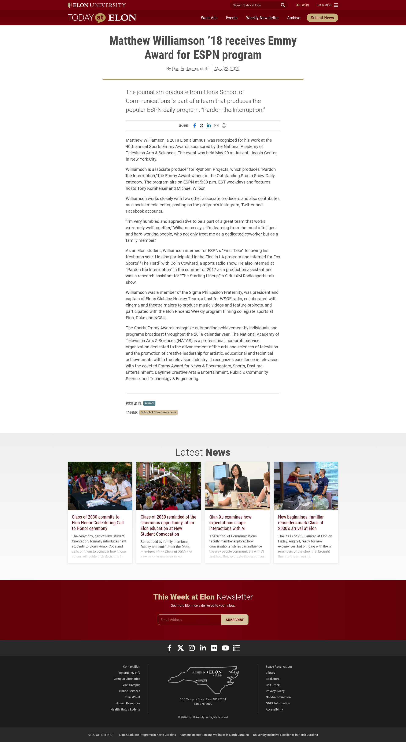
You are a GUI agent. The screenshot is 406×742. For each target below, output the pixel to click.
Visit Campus (131, 685)
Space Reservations (279, 666)
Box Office (273, 685)
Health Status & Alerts (125, 709)
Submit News (322, 18)
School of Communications (158, 412)
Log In (305, 5)
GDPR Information (278, 703)
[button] (327, 5)
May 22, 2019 (227, 68)
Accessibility (274, 709)
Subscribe (235, 619)
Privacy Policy (275, 691)
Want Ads (209, 18)
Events (232, 18)
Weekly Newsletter (262, 18)
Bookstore (273, 679)
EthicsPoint (132, 697)
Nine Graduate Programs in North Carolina (147, 735)
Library (270, 673)
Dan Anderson (185, 68)
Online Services (129, 691)
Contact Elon (131, 666)
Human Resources (128, 703)
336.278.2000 (203, 704)
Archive (293, 18)
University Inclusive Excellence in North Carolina (285, 735)
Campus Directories (127, 679)
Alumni (149, 403)
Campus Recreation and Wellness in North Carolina (214, 735)
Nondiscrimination (278, 697)
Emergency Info (129, 673)
